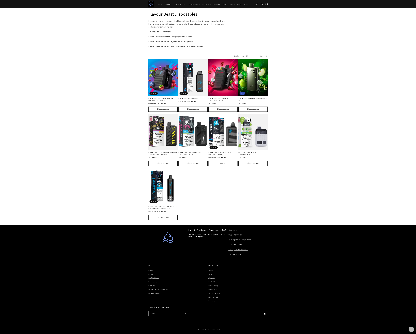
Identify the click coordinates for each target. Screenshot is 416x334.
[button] (169, 4)
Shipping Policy (213, 297)
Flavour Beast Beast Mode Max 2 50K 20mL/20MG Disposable (220, 99)
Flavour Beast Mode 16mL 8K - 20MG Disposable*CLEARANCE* (219, 153)
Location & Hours (154, 293)
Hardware (151, 286)
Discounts (211, 301)
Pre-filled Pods (153, 278)
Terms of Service (214, 293)
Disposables (152, 282)
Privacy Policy (213, 289)
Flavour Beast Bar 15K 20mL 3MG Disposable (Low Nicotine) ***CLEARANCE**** (162, 207)
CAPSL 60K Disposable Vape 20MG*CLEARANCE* (247, 153)
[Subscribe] (185, 313)
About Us (211, 278)
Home (150, 270)
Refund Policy (213, 286)
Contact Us (212, 282)
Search (210, 270)
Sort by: (236, 56)
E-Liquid (151, 274)
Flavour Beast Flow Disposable (188, 98)
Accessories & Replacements (158, 289)
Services (211, 274)
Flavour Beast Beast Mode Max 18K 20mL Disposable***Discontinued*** (161, 99)
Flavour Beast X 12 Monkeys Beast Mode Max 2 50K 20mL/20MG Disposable (162, 153)
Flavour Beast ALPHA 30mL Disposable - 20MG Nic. (252, 99)
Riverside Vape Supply (205, 329)
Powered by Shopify (216, 329)
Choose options (163, 109)
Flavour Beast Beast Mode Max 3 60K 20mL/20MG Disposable (190, 153)
